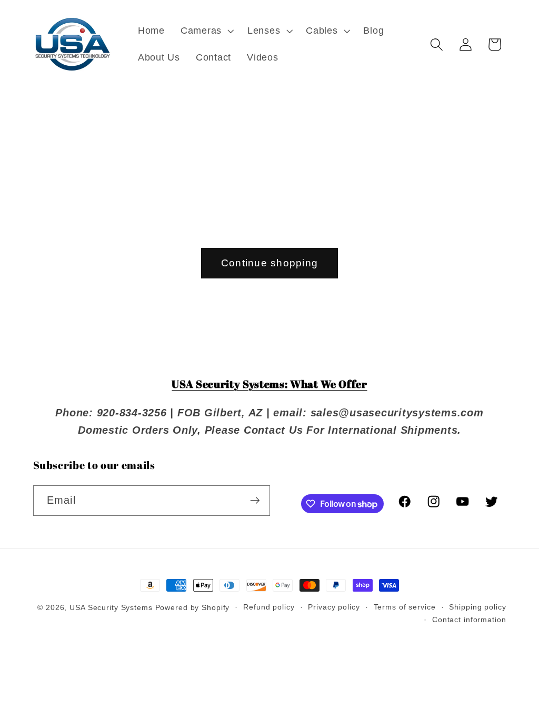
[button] (206, 31)
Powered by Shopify (192, 608)
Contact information (469, 620)
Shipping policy (477, 607)
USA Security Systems (111, 608)
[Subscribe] (255, 500)
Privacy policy (334, 607)
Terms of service (405, 607)
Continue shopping (269, 262)
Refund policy (268, 607)
